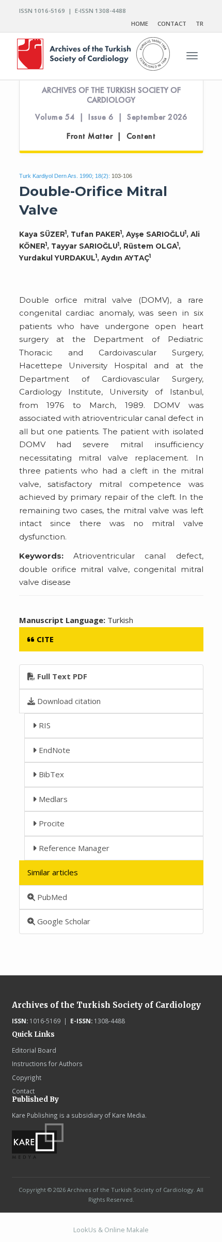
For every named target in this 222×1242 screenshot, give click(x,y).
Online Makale (126, 1229)
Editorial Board (34, 1050)
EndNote (53, 750)
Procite (51, 823)
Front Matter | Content (111, 136)
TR (199, 23)
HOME (139, 23)
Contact (23, 1091)
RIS (44, 725)
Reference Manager (73, 848)
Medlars (52, 799)
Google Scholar (62, 921)
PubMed (51, 897)
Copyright (26, 1077)
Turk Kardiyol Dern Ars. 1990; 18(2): (64, 176)
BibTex (50, 774)
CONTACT (171, 23)
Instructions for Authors (47, 1063)
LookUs (85, 1229)
